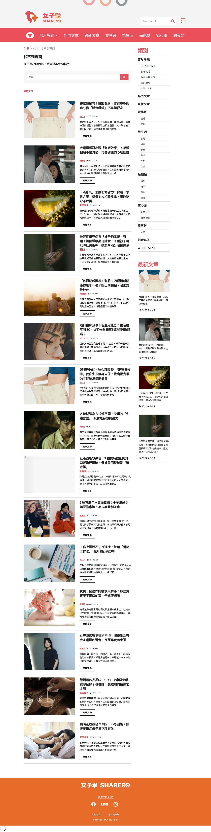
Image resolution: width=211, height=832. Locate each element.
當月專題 (46, 35)
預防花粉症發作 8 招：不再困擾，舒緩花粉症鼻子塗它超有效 (104, 726)
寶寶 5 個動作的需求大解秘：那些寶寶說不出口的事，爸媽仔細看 (104, 593)
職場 (143, 181)
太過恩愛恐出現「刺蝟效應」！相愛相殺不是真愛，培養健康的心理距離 (104, 149)
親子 (143, 186)
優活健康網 (84, 205)
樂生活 (127, 35)
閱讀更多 (87, 136)
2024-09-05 (93, 161)
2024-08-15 (93, 382)
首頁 (26, 48)
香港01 (82, 515)
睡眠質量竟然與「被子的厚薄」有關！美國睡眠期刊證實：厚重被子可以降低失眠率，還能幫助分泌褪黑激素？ (104, 243)
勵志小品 (145, 212)
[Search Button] (124, 77)
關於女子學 (105, 797)
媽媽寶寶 (83, 294)
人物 (143, 232)
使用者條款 (97, 814)
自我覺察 (145, 217)
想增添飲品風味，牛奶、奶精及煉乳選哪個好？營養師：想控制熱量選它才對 (104, 684)
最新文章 (92, 35)
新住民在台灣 (148, 77)
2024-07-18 (93, 648)
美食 (143, 155)
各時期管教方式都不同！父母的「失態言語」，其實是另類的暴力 (104, 415)
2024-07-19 (93, 560)
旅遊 (143, 138)
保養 (143, 166)
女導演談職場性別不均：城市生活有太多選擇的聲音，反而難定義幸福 (104, 637)
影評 (143, 124)
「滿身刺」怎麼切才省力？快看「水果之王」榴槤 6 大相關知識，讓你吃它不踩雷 (104, 196)
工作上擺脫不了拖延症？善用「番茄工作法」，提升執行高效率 (104, 548)
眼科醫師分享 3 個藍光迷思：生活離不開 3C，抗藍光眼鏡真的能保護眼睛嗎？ (105, 329)
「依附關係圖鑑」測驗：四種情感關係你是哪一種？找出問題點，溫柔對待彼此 (104, 285)
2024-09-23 (93, 116)
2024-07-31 (94, 471)
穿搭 (143, 161)
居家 (143, 144)
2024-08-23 (94, 294)
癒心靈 (161, 35)
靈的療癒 (145, 82)
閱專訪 (178, 35)
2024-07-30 (93, 515)
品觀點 (144, 35)
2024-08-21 (93, 338)
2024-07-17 (96, 693)
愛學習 (110, 35)
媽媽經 (82, 161)
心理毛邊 (145, 71)
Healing (146, 88)
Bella (82, 116)
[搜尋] (172, 21)
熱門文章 (71, 35)
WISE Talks (146, 248)
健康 (143, 149)
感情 (143, 197)
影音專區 (144, 240)
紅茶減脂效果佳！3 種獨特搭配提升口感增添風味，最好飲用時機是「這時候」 (104, 462)
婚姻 (143, 192)
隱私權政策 (113, 814)
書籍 (143, 118)
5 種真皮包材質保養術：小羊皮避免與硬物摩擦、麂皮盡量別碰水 (104, 504)
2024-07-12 (96, 737)
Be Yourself (149, 66)
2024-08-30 (93, 249)
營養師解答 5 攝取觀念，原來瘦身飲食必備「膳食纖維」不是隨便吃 (104, 105)
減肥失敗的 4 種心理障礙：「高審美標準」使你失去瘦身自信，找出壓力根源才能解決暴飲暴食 (105, 373)
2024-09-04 (96, 205)
